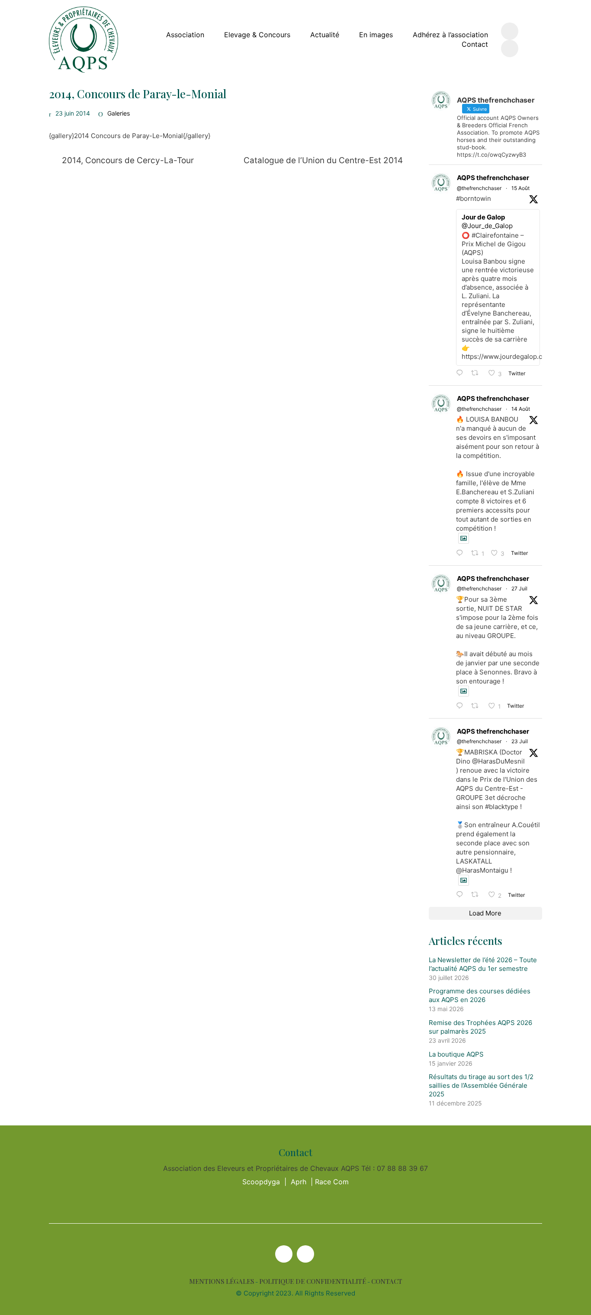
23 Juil (519, 741)
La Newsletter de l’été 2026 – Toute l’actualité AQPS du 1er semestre (483, 964)
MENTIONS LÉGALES (221, 1281)
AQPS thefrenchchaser (493, 178)
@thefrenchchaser (479, 188)
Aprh (298, 1181)
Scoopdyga (261, 1181)
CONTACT (386, 1281)
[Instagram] (305, 1254)
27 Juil (519, 588)
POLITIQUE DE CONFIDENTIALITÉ (312, 1281)
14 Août (520, 409)
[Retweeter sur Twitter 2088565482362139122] (477, 373)
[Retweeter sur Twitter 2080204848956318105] (477, 895)
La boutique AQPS (456, 1054)
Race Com (332, 1181)
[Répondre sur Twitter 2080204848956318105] (461, 895)
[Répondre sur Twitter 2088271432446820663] (461, 553)
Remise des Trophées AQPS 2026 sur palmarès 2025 (480, 1026)
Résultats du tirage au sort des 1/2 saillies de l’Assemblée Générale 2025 (481, 1085)
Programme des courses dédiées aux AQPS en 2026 (479, 995)
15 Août (520, 188)
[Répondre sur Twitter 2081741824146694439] (461, 706)
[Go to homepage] (83, 39)
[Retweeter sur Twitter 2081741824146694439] (477, 706)
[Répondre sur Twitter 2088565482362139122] (461, 373)
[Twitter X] (283, 1254)
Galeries (118, 113)
